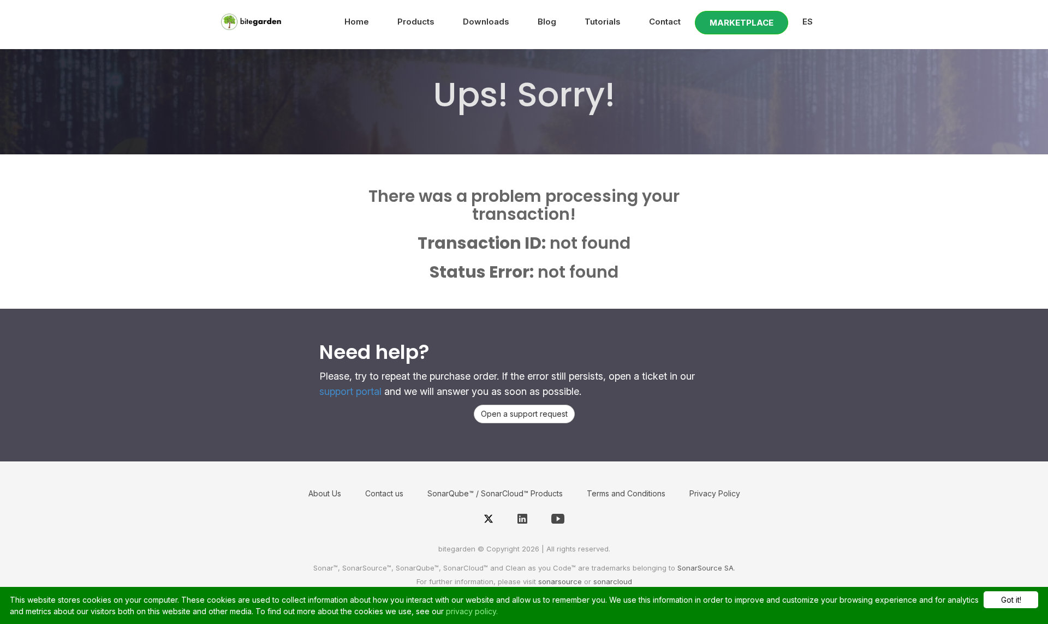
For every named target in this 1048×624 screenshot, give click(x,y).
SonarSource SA (705, 567)
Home (356, 21)
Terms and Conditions (626, 493)
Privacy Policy (714, 493)
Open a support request (524, 413)
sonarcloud (612, 581)
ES (807, 21)
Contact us (384, 493)
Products (415, 21)
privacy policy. (472, 611)
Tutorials (603, 21)
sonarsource (560, 581)
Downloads (486, 21)
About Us (324, 493)
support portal (350, 391)
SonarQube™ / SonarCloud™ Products (495, 493)
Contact (665, 21)
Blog (547, 21)
